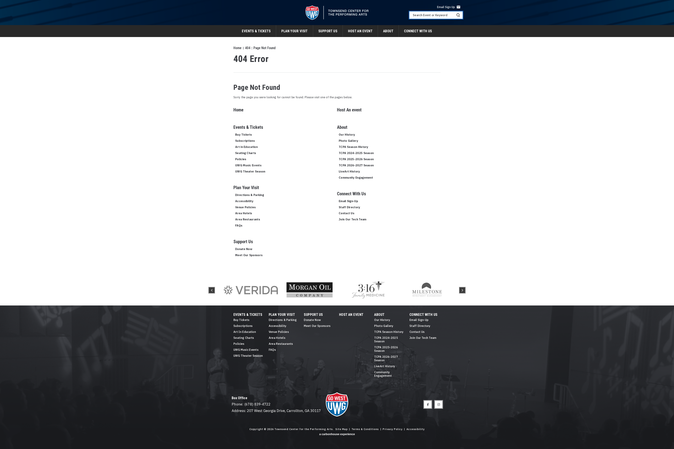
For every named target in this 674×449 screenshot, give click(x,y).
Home (237, 48)
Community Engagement (356, 177)
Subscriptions (245, 140)
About (388, 31)
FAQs (238, 225)
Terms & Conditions (365, 429)
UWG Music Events (248, 165)
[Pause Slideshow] (452, 277)
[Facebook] (427, 404)
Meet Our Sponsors (249, 255)
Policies (240, 159)
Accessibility (244, 201)
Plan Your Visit (294, 31)
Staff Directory (349, 207)
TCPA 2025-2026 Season (356, 159)
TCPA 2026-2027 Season (356, 165)
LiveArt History (349, 171)
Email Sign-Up (348, 201)
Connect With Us (418, 31)
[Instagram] (438, 404)
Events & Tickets (256, 31)
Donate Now (243, 249)
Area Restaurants (247, 219)
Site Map (341, 429)
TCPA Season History (353, 147)
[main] (337, 137)
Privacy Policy (392, 429)
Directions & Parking (249, 195)
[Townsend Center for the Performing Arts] (337, 12)
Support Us (327, 31)
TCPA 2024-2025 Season (356, 153)
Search (458, 15)
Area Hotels (243, 213)
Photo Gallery (348, 140)
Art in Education (246, 147)
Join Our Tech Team (352, 219)
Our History (347, 134)
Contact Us (346, 213)
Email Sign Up (446, 7)
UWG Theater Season (250, 171)
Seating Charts (245, 153)
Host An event (360, 31)
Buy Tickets (243, 134)
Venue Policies (245, 207)
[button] (211, 290)
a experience (337, 434)
